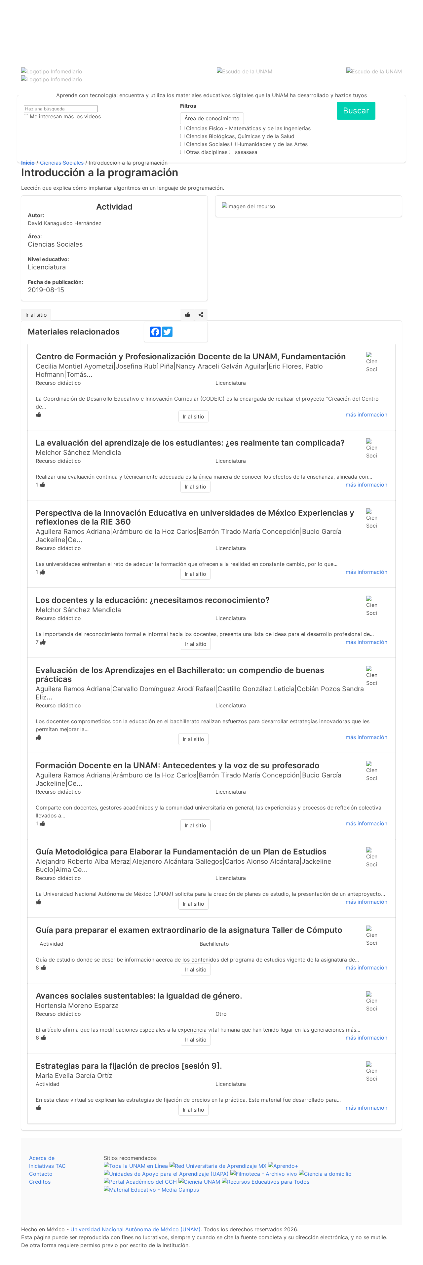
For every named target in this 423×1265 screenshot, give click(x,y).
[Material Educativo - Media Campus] (151, 1189)
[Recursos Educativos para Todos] (265, 1181)
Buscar (356, 110)
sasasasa (246, 152)
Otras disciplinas (206, 152)
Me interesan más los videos (65, 116)
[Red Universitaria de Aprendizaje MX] (218, 1166)
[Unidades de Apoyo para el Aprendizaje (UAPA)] (166, 1173)
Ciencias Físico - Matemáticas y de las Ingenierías (248, 128)
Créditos (40, 1181)
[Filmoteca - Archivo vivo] (263, 1173)
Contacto (41, 1173)
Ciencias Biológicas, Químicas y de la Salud (240, 136)
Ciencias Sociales (208, 144)
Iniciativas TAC (47, 1166)
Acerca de (42, 1158)
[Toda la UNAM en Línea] (136, 1166)
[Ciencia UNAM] (199, 1181)
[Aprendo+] (283, 1166)
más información (366, 414)
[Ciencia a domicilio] (325, 1173)
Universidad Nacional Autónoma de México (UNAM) (135, 1229)
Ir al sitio (36, 314)
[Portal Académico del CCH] (140, 1181)
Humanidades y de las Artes (272, 144)
